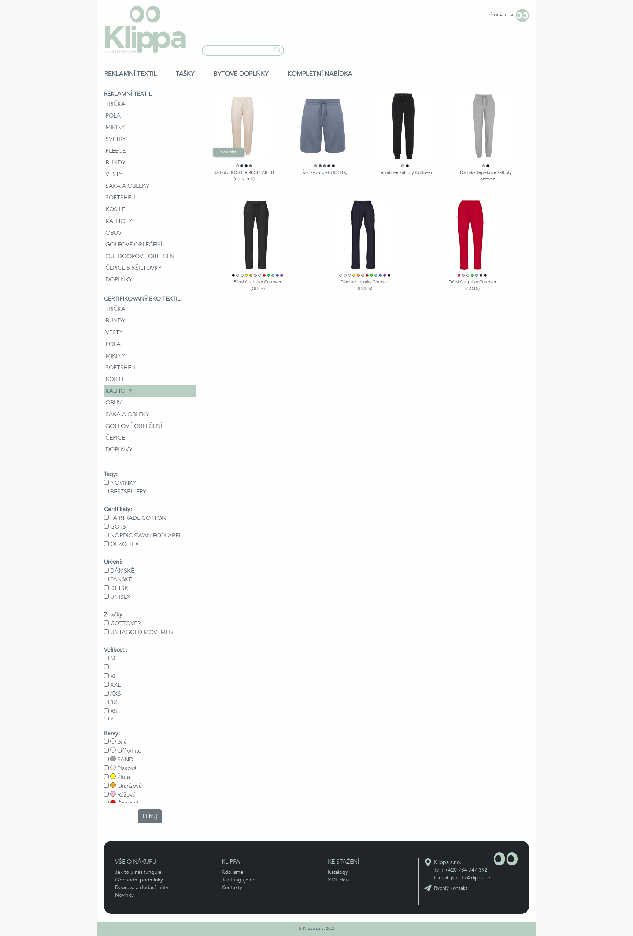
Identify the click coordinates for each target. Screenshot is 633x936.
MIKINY (115, 127)
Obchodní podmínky (139, 879)
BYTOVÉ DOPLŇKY (241, 74)
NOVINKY (123, 483)
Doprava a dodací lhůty (142, 887)
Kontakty (232, 887)
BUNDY (115, 163)
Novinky (124, 895)
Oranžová (129, 786)
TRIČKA (115, 104)
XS (113, 711)
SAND (124, 760)
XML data (339, 879)
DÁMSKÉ (122, 571)
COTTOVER (125, 623)
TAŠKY (185, 74)
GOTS (118, 527)
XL (113, 676)
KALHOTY (119, 221)
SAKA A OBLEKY (127, 186)
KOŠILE (115, 209)
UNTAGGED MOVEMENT (143, 632)
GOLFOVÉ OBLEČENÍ (134, 244)
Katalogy (338, 872)
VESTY (114, 174)
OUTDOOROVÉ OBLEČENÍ (141, 256)
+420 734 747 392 (466, 869)
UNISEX (120, 597)
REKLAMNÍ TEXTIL (130, 74)
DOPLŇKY (119, 280)
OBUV (114, 233)
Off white (128, 751)
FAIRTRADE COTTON (138, 518)
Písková (126, 768)
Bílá (121, 742)
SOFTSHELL (121, 198)
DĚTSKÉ (121, 588)
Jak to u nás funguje (138, 872)
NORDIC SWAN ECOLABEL (146, 536)
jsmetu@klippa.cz (471, 877)
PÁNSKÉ (121, 579)
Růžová (126, 795)
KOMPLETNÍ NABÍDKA (320, 74)
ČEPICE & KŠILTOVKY (134, 268)
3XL (115, 702)
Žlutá (123, 777)
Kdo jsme (232, 872)
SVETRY (116, 139)
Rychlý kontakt (450, 888)
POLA (113, 116)
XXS (115, 694)
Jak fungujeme (239, 879)
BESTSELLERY (128, 492)
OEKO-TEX (124, 544)
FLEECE (116, 151)
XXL (115, 685)
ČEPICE (115, 438)
